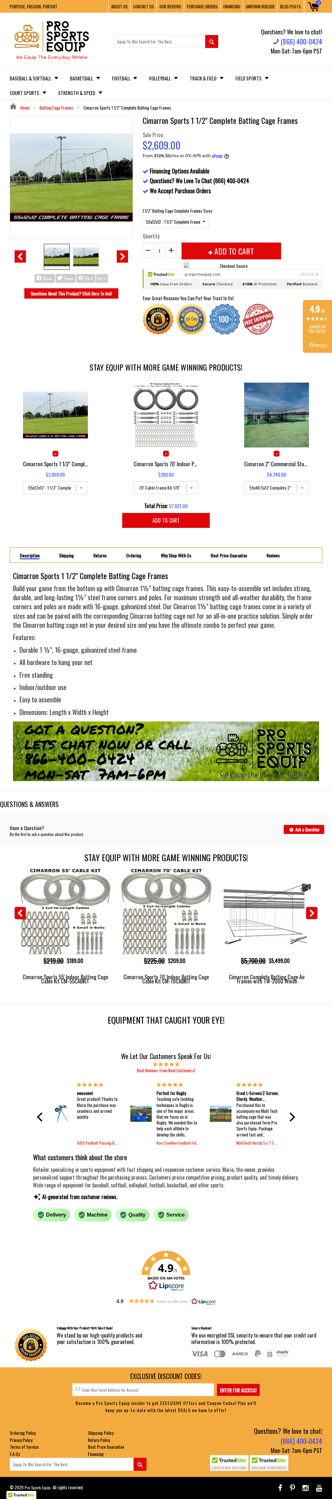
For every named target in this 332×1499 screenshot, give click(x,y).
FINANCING (231, 6)
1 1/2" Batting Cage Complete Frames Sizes (177, 211)
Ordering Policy (23, 1432)
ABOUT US (119, 6)
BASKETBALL (82, 78)
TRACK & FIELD (204, 78)
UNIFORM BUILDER (260, 6)
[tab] (29, 555)
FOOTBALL (121, 78)
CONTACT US (143, 6)
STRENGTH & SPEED (77, 92)
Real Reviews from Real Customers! (166, 1070)
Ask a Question (306, 829)
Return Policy (99, 1439)
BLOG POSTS (290, 6)
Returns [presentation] (100, 555)
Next (122, 256)
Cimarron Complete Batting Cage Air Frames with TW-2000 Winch (267, 979)
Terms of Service (24, 1446)
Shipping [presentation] (66, 555)
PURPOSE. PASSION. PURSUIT (33, 6)
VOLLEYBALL (160, 78)
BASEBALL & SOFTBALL (31, 78)
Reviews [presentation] (273, 555)
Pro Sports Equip (38, 1487)
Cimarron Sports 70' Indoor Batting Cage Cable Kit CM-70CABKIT (166, 979)
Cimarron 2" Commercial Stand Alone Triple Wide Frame (276, 464)
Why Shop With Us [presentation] (176, 555)
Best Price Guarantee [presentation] (229, 555)
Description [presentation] (30, 556)
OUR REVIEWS (170, 6)
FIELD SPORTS (249, 78)
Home (24, 107)
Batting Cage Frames (56, 107)
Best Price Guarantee (106, 1446)
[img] (166, 1064)
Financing (96, 1453)
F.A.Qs (15, 1453)
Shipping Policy (100, 1432)
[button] (41, 1117)
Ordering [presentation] (133, 555)
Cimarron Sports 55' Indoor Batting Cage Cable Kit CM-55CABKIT (65, 979)
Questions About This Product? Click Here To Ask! (71, 293)
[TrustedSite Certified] (229, 1463)
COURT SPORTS (25, 92)
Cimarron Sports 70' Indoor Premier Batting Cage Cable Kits (166, 464)
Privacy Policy (21, 1439)
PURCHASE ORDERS (202, 6)
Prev (20, 256)
